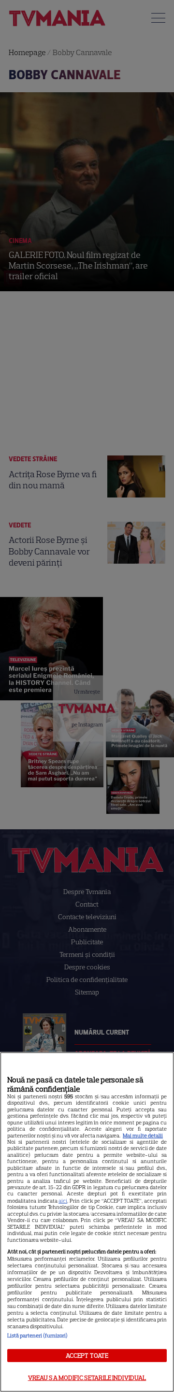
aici (62, 1200)
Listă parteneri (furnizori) (37, 1335)
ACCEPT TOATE (87, 1355)
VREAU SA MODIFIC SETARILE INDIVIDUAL (87, 1377)
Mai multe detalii (143, 1135)
